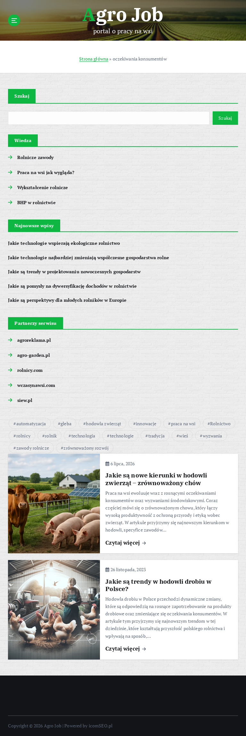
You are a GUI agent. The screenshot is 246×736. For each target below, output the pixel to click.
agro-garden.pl (33, 355)
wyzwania (212, 436)
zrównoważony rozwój (86, 448)
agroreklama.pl (34, 340)
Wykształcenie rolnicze (42, 187)
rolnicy (23, 436)
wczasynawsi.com (36, 385)
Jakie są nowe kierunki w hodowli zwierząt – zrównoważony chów (156, 478)
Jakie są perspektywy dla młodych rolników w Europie (67, 300)
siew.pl (24, 400)
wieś (183, 436)
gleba (66, 423)
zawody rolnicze (32, 448)
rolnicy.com (30, 370)
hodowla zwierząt (103, 423)
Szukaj (21, 96)
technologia (83, 436)
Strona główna (93, 59)
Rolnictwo (220, 423)
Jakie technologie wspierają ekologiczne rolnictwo (64, 243)
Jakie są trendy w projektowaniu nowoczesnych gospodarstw (74, 272)
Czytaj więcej (123, 542)
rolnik (51, 436)
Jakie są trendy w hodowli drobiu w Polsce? (158, 585)
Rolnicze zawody (35, 157)
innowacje (146, 423)
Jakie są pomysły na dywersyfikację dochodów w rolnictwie (72, 286)
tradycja (156, 436)
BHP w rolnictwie (36, 202)
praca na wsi (183, 423)
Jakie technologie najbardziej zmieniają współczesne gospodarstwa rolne (88, 257)
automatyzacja (31, 423)
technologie (122, 436)
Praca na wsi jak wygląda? (45, 172)
